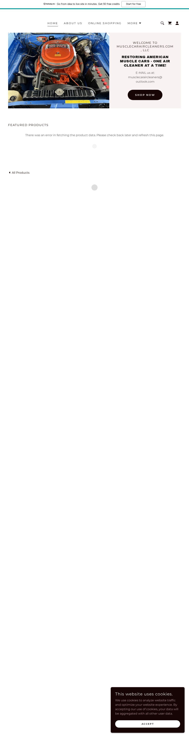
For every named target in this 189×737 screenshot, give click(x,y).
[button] (135, 23)
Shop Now (145, 95)
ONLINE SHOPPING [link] (105, 23)
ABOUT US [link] (73, 23)
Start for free (133, 4)
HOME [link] (52, 23)
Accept (148, 723)
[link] (19, 172)
